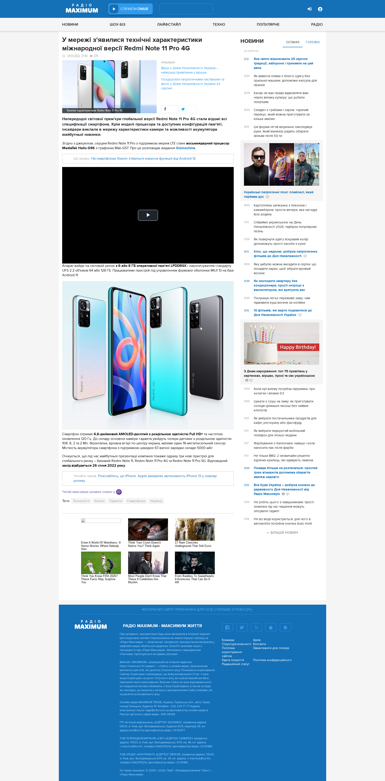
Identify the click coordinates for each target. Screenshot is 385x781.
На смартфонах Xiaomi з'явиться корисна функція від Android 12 (143, 158)
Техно (219, 24)
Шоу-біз (117, 24)
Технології (81, 501)
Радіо (317, 24)
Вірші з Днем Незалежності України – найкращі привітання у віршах (189, 70)
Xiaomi (99, 501)
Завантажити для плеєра (271, 648)
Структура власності (236, 644)
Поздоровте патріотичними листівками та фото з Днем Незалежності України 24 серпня (192, 83)
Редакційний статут (236, 664)
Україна (156, 501)
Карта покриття (233, 660)
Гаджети (115, 501)
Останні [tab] (292, 42)
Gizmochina (185, 148)
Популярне (268, 24)
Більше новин (284, 532)
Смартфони (136, 501)
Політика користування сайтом (232, 652)
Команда (228, 640)
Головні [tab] (312, 42)
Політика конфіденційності (272, 660)
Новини (70, 24)
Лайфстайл (169, 24)
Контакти (259, 644)
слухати (134, 9)
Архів (257, 640)
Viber (119, 492)
